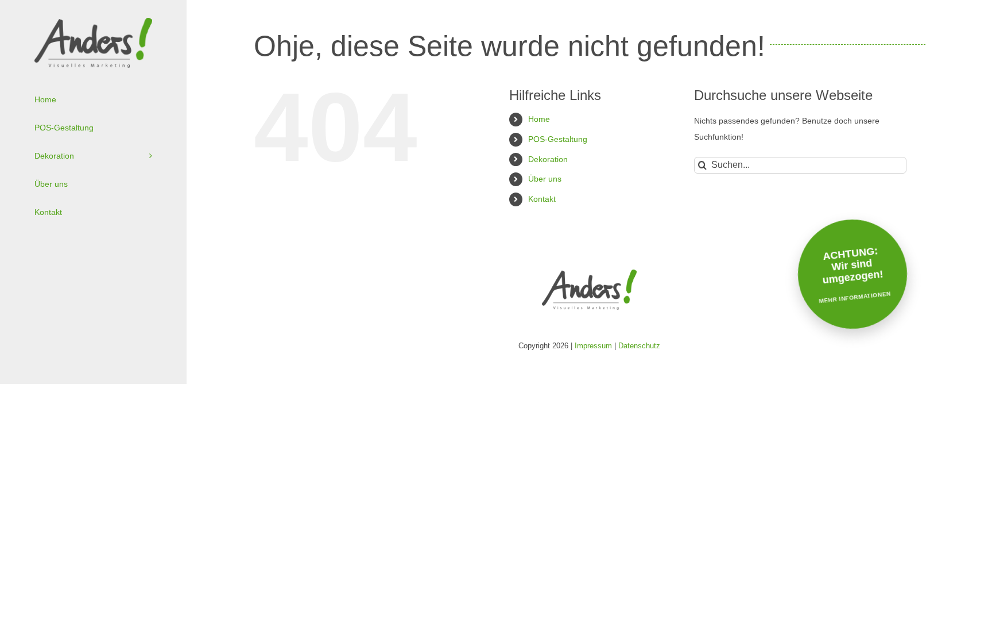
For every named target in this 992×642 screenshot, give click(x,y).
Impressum (593, 345)
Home (539, 119)
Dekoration (548, 159)
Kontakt (542, 198)
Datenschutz (639, 345)
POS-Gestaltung (557, 139)
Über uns (544, 178)
